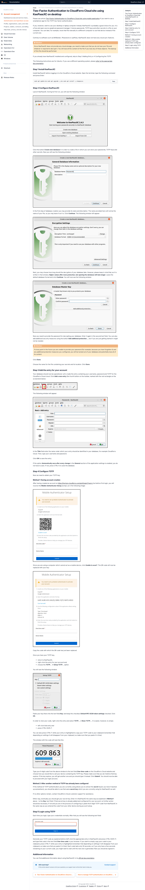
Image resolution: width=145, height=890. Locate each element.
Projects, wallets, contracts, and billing (16, 26)
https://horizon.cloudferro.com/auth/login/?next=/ (75, 483)
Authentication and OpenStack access (16, 21)
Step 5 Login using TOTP (133, 45)
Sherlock (7, 68)
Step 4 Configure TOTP (132, 32)
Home (34, 7)
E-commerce (82, 886)
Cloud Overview (9, 34)
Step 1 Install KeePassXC (133, 21)
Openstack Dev (9, 51)
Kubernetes (8, 41)
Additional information (132, 48)
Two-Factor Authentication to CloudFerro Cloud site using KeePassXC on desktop (133, 16)
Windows (7, 58)
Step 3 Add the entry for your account (132, 29)
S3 (5, 55)
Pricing (99, 886)
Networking (8, 44)
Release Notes (9, 77)
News (105, 886)
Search (89, 2)
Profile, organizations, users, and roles (16, 24)
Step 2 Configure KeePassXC (130, 24)
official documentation (86, 858)
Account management (12, 14)
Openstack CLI (9, 48)
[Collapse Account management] (27, 14)
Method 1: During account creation (133, 35)
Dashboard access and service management (17, 18)
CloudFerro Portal (71, 886)
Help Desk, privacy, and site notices (15, 29)
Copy (113, 81)
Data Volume (8, 37)
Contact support (110, 865)
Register (91, 886)
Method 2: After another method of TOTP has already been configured (133, 40)
